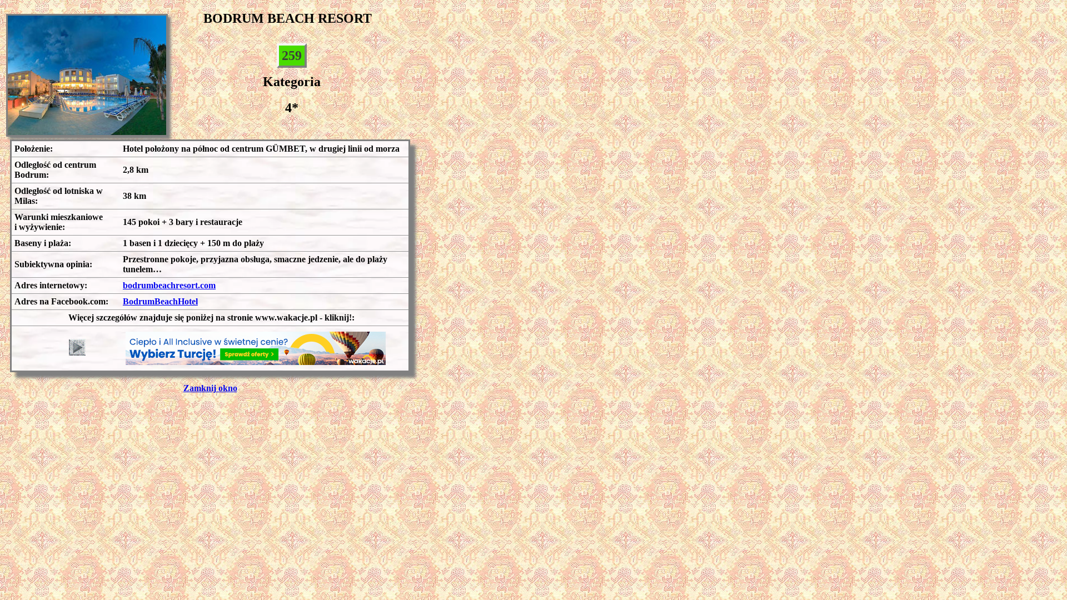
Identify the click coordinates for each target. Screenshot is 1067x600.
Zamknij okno (210, 388)
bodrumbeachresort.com (169, 285)
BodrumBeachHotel (160, 301)
